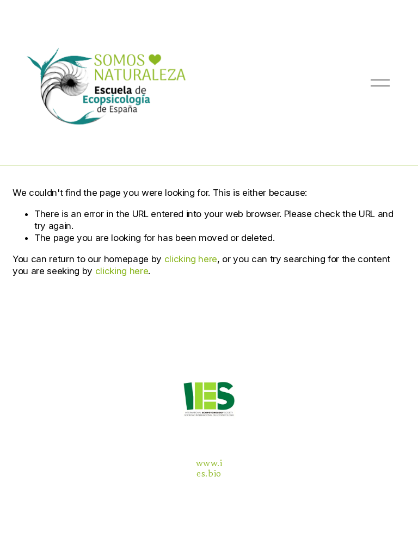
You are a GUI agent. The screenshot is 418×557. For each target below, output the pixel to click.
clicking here (191, 258)
